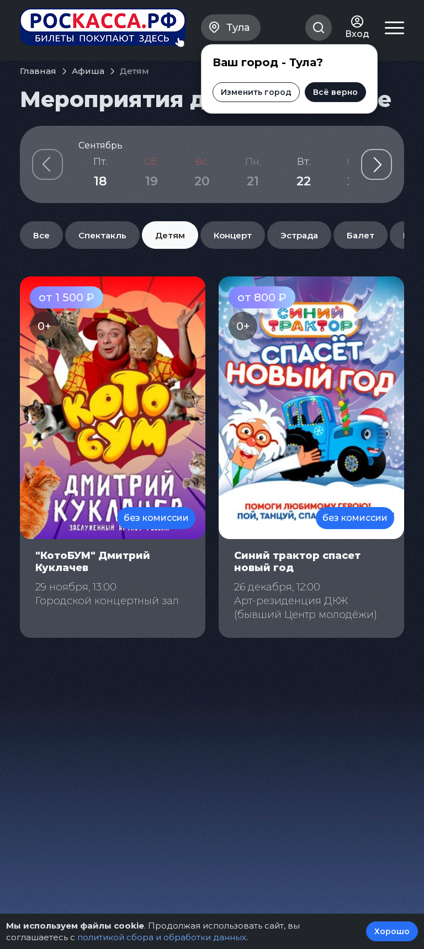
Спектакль (102, 235)
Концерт (233, 235)
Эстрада (299, 235)
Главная (38, 71)
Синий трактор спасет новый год (297, 562)
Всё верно (335, 92)
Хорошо (392, 931)
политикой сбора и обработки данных (161, 937)
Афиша (88, 71)
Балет (360, 235)
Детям (170, 235)
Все (41, 235)
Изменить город (256, 92)
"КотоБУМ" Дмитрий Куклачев (92, 562)
